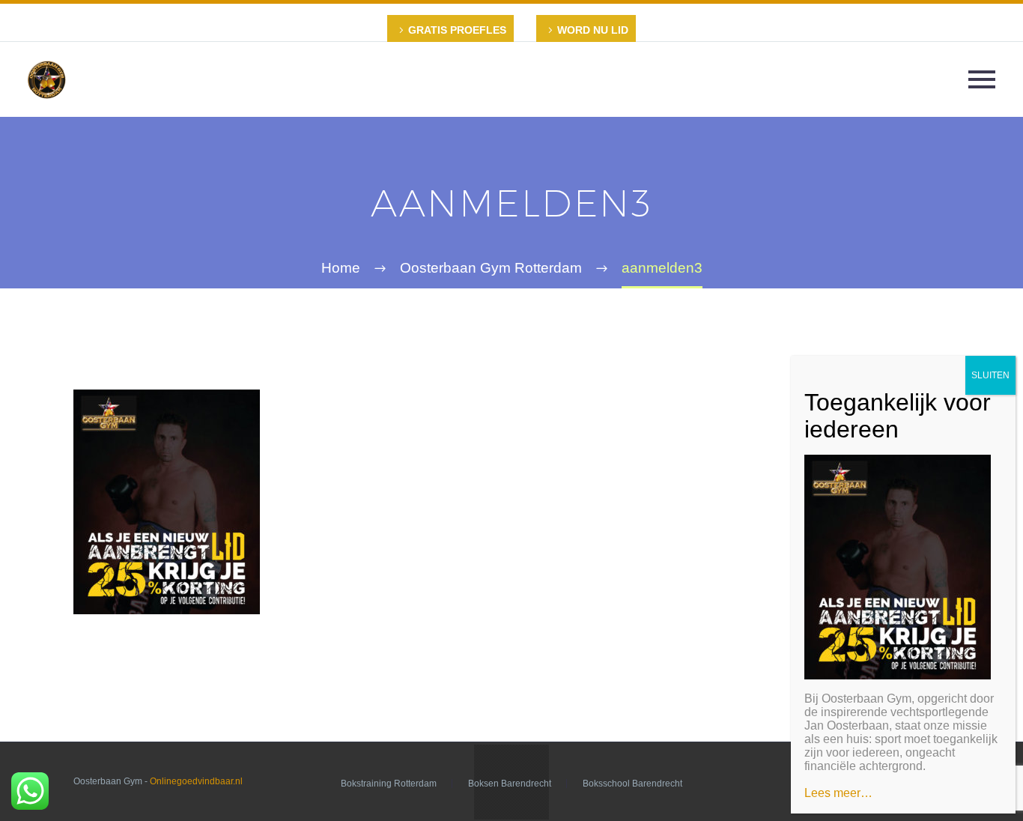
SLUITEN (990, 375)
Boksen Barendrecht (509, 783)
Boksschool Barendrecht (632, 783)
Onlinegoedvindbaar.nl (196, 781)
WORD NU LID (592, 30)
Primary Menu (981, 79)
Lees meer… (838, 793)
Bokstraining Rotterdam (389, 783)
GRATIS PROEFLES (457, 30)
